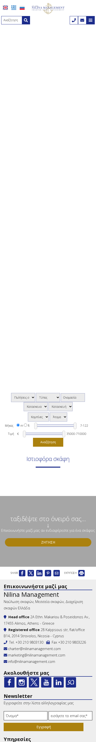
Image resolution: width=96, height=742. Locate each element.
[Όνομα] (26, 717)
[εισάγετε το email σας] (70, 717)
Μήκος (9, 426)
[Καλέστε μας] (74, 20)
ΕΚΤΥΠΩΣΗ (71, 573)
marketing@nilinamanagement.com (36, 655)
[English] (5, 7)
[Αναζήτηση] (26, 20)
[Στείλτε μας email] (82, 20)
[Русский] (22, 7)
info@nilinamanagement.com (31, 661)
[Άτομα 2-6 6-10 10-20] (58, 417)
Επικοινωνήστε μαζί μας (35, 586)
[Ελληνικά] (13, 7)
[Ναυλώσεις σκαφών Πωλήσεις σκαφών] (23, 397)
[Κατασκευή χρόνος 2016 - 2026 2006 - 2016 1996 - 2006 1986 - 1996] (60, 406)
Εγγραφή (43, 726)
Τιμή (11, 434)
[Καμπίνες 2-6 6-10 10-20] (38, 417)
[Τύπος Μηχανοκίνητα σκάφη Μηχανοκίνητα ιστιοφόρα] (48, 397)
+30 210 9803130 (29, 642)
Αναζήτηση (48, 442)
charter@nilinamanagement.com (34, 648)
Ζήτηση (48, 542)
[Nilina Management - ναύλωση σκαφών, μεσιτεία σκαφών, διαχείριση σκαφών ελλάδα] (48, 8)
